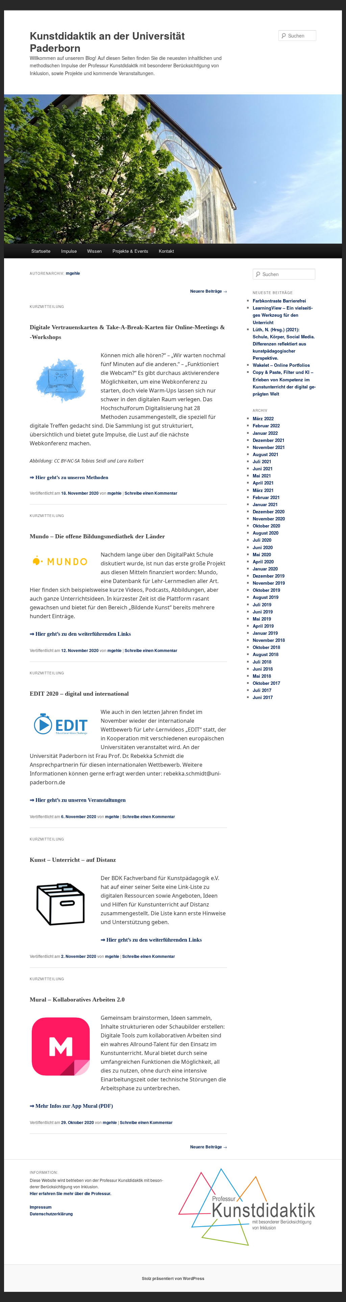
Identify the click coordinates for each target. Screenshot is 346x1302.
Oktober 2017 (266, 683)
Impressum (41, 1207)
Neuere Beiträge (208, 291)
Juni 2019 (263, 611)
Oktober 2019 (266, 590)
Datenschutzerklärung (51, 1214)
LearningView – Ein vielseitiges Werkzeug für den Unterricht (283, 315)
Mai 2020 (262, 554)
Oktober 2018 (266, 647)
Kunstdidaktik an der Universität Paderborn (107, 41)
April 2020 (263, 561)
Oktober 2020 (266, 525)
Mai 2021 (262, 475)
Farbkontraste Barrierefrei (279, 300)
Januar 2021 (265, 504)
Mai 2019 (262, 618)
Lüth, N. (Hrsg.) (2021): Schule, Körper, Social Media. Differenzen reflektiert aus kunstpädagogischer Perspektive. (284, 343)
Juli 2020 (262, 540)
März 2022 (263, 418)
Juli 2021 (262, 461)
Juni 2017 (263, 697)
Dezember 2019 (269, 576)
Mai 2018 (262, 676)
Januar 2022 (265, 433)
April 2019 (263, 626)
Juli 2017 (262, 690)
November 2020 (269, 518)
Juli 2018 (262, 661)
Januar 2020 (265, 568)
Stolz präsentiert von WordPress (173, 1278)
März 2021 (263, 490)
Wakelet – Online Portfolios (281, 365)
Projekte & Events (130, 251)
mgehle (73, 273)
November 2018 (269, 640)
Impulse (69, 251)
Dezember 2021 (269, 440)
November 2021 (269, 447)
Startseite (40, 251)
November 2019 (269, 583)
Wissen (94, 251)
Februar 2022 (266, 425)
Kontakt (166, 251)
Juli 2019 (262, 604)
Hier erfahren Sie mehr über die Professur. (70, 1193)
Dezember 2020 (269, 511)
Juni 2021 (263, 468)
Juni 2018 (263, 669)
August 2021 (265, 454)
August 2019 (265, 597)
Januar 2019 (265, 633)
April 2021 (263, 482)
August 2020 (265, 533)
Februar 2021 (266, 497)
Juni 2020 (263, 547)
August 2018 (265, 654)
